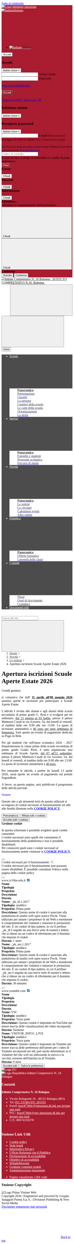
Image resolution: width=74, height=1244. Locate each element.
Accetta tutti (15, 819)
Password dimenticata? (16, 85)
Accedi (7, 54)
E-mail (43, 135)
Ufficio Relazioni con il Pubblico (30, 1152)
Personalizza (10, 815)
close (6, 349)
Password (45, 78)
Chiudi (6, 176)
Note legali (16, 1145)
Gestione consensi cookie (25, 1166)
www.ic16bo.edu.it (14, 880)
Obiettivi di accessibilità (24, 1159)
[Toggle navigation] (33, 331)
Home (13, 653)
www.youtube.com (14, 990)
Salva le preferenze (32, 1065)
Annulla (7, 275)
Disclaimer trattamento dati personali (24, 1206)
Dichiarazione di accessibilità (27, 1156)
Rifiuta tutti (33, 815)
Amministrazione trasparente (27, 1170)
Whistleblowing (19, 1163)
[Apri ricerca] (41, 300)
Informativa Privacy (21, 1149)
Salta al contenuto (13, 3)
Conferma (21, 275)
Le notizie (15, 660)
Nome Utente (47, 74)
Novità (13, 656)
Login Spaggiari (31, 150)
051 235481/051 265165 (30, 1102)
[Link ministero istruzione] (19, 6)
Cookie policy (18, 1142)
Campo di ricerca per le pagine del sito (25, 614)
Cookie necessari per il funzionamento (26, 862)
